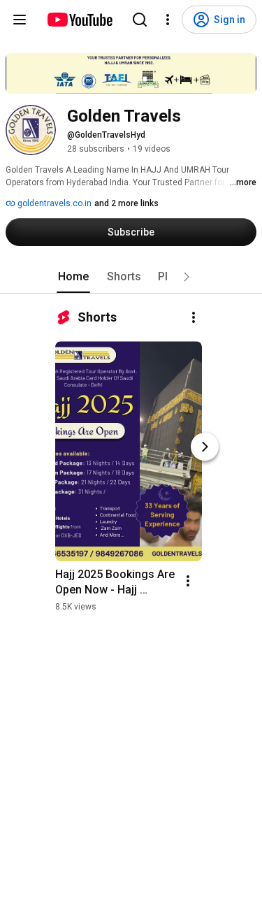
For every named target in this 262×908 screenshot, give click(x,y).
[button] (186, 277)
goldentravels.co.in (53, 203)
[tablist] (131, 277)
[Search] (139, 19)
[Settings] (167, 19)
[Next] (205, 447)
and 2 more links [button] (126, 203)
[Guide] (19, 19)
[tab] (73, 277)
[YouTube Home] (79, 19)
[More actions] (194, 317)
